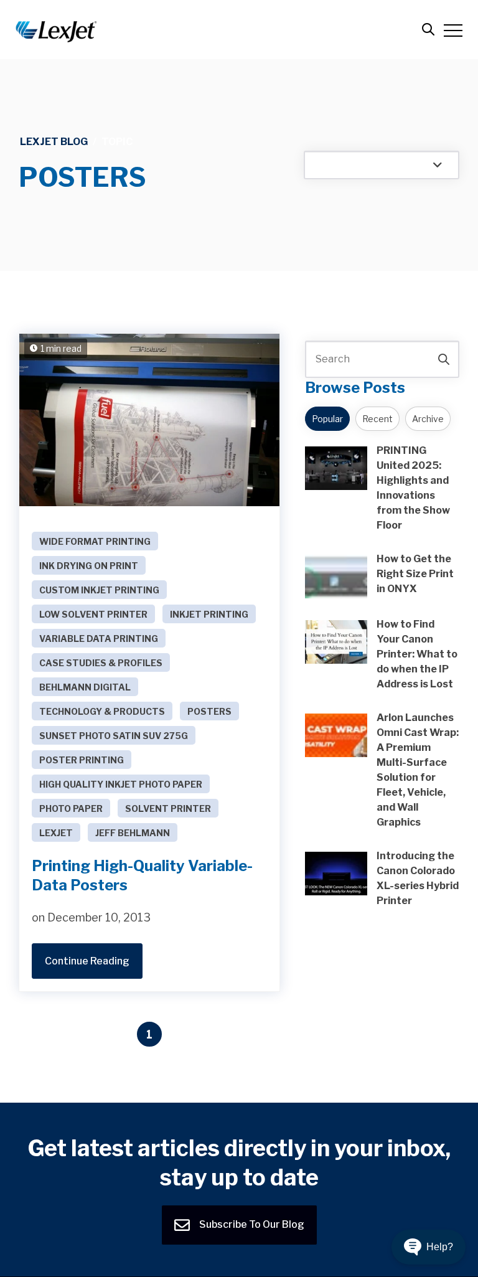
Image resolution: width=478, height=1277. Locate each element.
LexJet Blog (54, 142)
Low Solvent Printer (93, 614)
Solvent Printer (168, 808)
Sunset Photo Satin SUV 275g (113, 735)
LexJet (56, 832)
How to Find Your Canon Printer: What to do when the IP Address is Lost (417, 654)
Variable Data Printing (98, 638)
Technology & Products (102, 711)
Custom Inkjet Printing (99, 590)
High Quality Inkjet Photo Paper (120, 784)
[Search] (443, 359)
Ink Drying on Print (88, 565)
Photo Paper (71, 808)
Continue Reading (87, 961)
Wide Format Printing (95, 541)
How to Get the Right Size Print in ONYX (415, 574)
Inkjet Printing (209, 614)
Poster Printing (81, 760)
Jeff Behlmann (132, 832)
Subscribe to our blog (250, 1224)
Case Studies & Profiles (100, 662)
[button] (428, 1247)
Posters (209, 711)
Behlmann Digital (85, 687)
